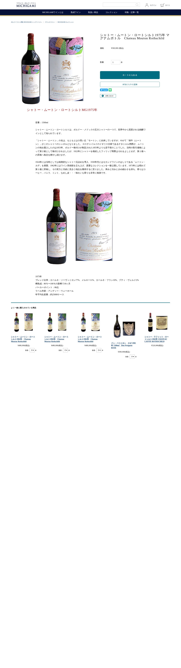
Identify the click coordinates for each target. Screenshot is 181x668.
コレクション (111, 12)
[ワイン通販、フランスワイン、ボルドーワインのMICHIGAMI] (35, 5)
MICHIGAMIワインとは (52, 12)
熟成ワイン (76, 12)
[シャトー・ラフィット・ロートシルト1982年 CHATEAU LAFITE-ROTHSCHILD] (157, 322)
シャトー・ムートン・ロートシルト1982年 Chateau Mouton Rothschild (23, 339)
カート (167, 5)
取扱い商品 (93, 12)
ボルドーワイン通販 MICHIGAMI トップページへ (26, 22)
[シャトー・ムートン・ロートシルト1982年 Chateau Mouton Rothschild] (23, 322)
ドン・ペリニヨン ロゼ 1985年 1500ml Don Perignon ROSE (123, 345)
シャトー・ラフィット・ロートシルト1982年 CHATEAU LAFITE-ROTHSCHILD (157, 339)
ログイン (153, 5)
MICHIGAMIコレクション (66, 22)
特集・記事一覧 (132, 12)
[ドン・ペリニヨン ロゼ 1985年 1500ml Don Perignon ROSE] (124, 325)
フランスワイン (50, 22)
